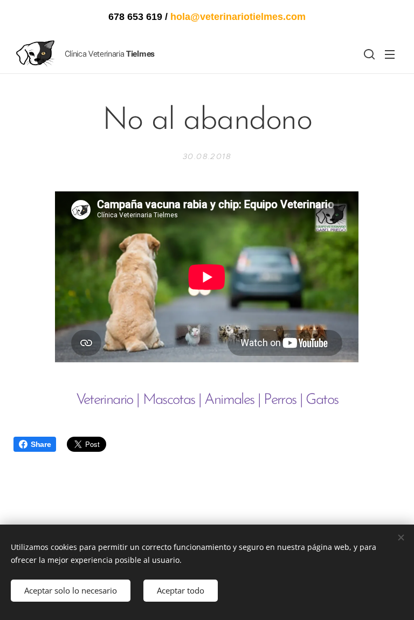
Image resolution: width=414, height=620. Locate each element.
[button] (368, 53)
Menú (390, 54)
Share (41, 444)
